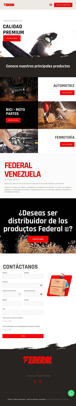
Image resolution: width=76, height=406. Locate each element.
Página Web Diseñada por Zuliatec (57, 399)
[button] (38, 239)
